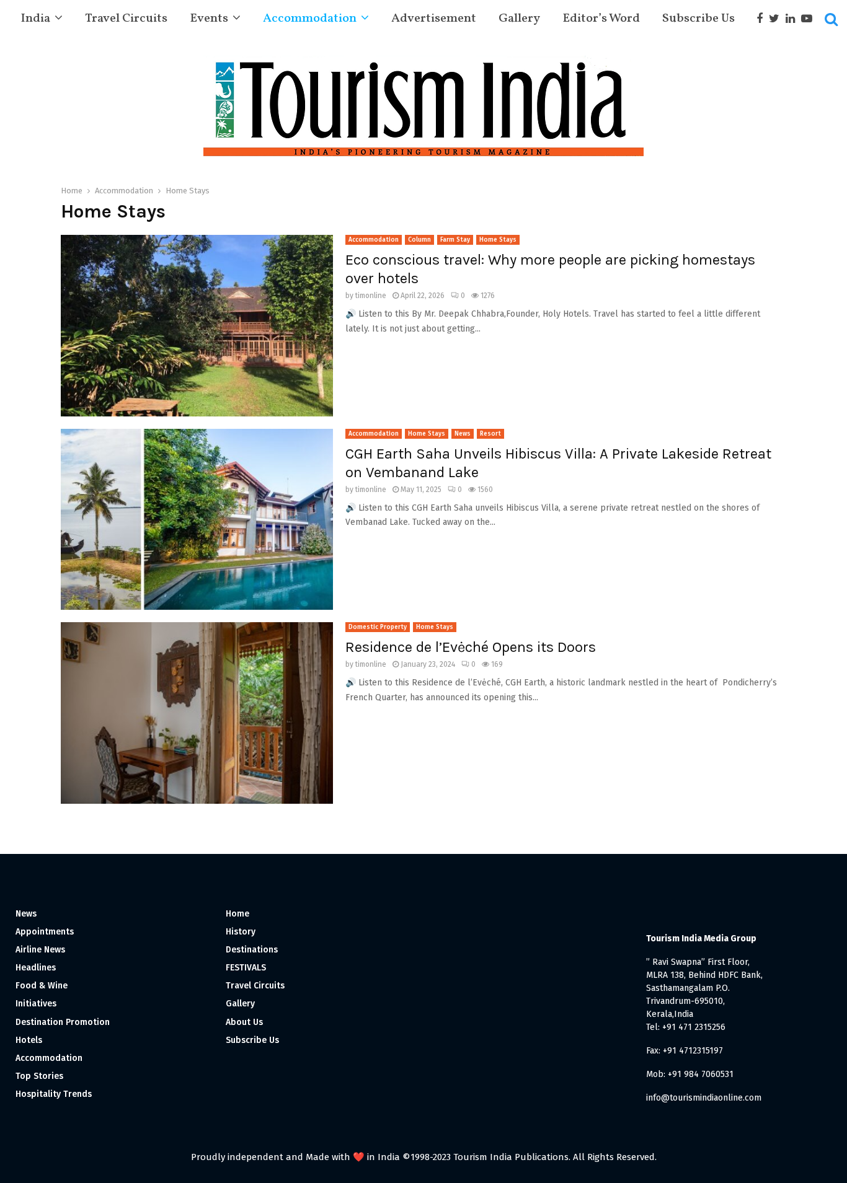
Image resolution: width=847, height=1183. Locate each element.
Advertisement (433, 18)
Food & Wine (42, 985)
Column (419, 240)
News (463, 434)
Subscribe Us (698, 18)
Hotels (29, 1040)
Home (237, 913)
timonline (370, 295)
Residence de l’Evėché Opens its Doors (470, 647)
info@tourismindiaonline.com (703, 1098)
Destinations (252, 949)
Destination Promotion (63, 1022)
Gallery (519, 18)
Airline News (40, 949)
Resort (490, 434)
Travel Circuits (126, 18)
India (35, 18)
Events (209, 18)
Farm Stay (455, 240)
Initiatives (36, 1003)
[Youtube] (809, 19)
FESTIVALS (246, 967)
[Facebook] (762, 19)
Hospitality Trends (54, 1094)
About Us (244, 1022)
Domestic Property (377, 627)
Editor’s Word (601, 18)
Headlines (36, 967)
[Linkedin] (793, 19)
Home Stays (498, 240)
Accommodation (310, 18)
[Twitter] (777, 19)
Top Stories (39, 1076)
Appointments (45, 931)
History (240, 931)
